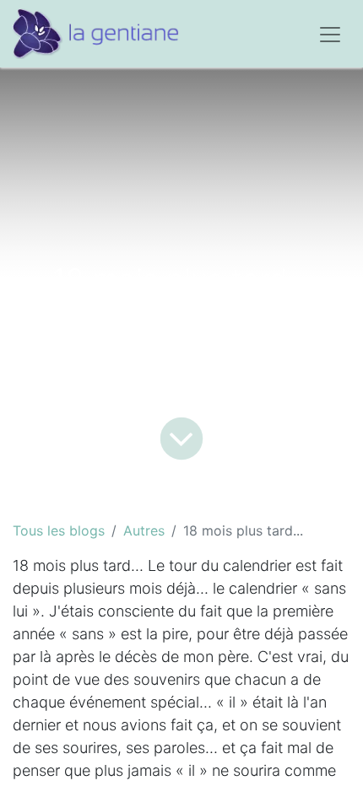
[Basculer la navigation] (330, 34)
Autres (144, 530)
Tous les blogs (59, 530)
